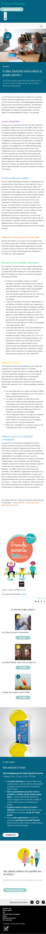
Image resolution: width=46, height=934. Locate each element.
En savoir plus (11, 835)
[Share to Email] (35, 601)
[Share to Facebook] (44, 601)
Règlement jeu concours (9, 918)
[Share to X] (41, 601)
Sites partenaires (7, 920)
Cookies (5, 916)
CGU (4, 912)
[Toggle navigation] (41, 26)
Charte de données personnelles (11, 914)
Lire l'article (23, 638)
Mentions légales (7, 910)
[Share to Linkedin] (38, 601)
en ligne (23, 594)
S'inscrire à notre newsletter (11, 9)
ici (8, 590)
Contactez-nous (7, 908)
